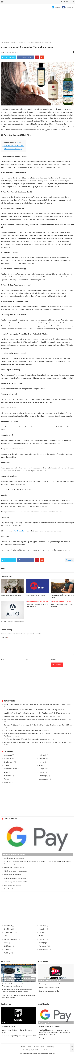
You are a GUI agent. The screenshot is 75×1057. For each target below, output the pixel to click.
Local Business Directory (48, 1050)
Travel (6, 779)
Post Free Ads (24, 1050)
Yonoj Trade (52, 1053)
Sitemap (23, 1046)
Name (3, 659)
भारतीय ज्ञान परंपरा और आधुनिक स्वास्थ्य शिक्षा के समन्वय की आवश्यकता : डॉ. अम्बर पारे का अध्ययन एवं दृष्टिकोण (35, 719)
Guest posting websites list (12, 885)
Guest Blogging (42, 1053)
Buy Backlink (34, 1050)
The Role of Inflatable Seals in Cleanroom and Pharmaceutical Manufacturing (30, 710)
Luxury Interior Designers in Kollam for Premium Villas (22, 730)
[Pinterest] (37, 57)
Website (53, 659)
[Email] (42, 57)
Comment (4, 637)
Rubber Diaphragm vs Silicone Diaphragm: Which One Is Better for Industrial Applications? (35, 704)
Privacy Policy (50, 1046)
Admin (3, 52)
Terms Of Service (39, 1046)
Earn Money (8, 759)
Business (42, 755)
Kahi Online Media (32, 1053)
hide (18, 142)
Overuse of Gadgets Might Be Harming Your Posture (19, 1036)
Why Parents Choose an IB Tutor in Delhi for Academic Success (25, 739)
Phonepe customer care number (14, 867)
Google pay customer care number (14, 854)
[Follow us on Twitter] (72, 1046)
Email (28, 659)
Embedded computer (9, 1026)
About (29, 1046)
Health (41, 765)
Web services (43, 779)
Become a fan (69, 7)
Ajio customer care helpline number (12, 621)
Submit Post (66, 2)
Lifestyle (20, 42)
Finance (6, 765)
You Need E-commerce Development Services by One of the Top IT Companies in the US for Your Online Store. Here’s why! (55, 1032)
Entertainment (8, 762)
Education (42, 759)
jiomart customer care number (36, 595)
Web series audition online (12, 875)
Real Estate (7, 776)
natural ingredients (19, 531)
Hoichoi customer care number (49, 987)
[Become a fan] (72, 1050)
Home (13, 42)
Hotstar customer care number (49, 991)
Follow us (57, 7)
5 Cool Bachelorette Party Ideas (11, 595)
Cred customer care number (10, 1023)
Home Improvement (10, 769)
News (6, 772)
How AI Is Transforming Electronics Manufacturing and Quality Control (28, 716)
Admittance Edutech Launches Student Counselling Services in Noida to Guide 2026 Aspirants (36, 742)
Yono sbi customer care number (14, 889)
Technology (43, 776)
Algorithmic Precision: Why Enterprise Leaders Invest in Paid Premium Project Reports (33, 713)
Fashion (41, 762)
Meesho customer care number (14, 858)
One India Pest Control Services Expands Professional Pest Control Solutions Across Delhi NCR (36, 725)
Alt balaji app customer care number (15, 882)
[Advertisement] (37, 26)
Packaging (42, 772)
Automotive (8, 755)
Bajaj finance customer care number (15, 871)
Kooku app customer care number (15, 878)
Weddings (7, 782)
